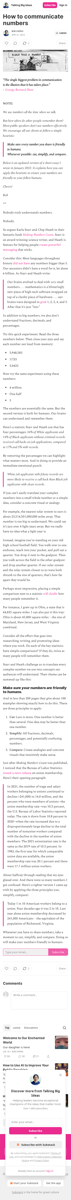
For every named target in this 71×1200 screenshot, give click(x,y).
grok (43, 302)
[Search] (64, 1027)
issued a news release (17, 773)
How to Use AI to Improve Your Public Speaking (26, 1067)
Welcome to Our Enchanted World (24, 1040)
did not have (21, 263)
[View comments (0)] (15, 43)
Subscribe (50, 5)
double (53, 593)
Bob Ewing (17, 31)
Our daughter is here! (16, 1047)
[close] (60, 1075)
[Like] (6, 43)
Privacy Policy (41, 1160)
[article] (35, 1047)
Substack (17, 1192)
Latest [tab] (16, 1027)
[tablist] (21, 1027)
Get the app (53, 1183)
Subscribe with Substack (38, 1144)
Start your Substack (25, 1183)
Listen (63, 33)
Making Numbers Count (38, 234)
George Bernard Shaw (19, 89)
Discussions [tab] (31, 1027)
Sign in (63, 5)
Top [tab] (7, 1027)
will (46, 593)
